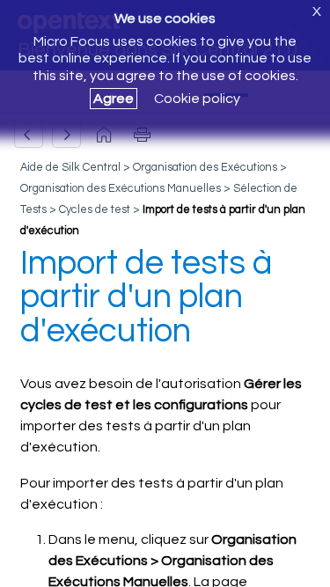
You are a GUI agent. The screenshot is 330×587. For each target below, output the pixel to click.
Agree (113, 99)
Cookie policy (197, 99)
